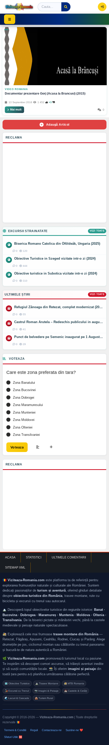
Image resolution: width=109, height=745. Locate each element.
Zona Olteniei (22, 427)
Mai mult (16, 109)
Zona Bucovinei (24, 390)
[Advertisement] (54, 184)
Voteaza (17, 447)
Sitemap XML (15, 567)
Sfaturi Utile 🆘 (13, 736)
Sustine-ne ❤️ (74, 730)
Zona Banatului (24, 383)
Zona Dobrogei (23, 397)
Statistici (33, 557)
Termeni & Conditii (15, 730)
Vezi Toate (97, 231)
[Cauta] (65, 6)
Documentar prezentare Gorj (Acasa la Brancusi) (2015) (45, 93)
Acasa (10, 557)
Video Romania (16, 89)
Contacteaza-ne (52, 730)
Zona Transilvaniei (26, 435)
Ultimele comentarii (69, 557)
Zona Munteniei (24, 412)
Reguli (34, 730)
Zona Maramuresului (28, 405)
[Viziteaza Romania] (19, 7)
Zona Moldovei (23, 420)
